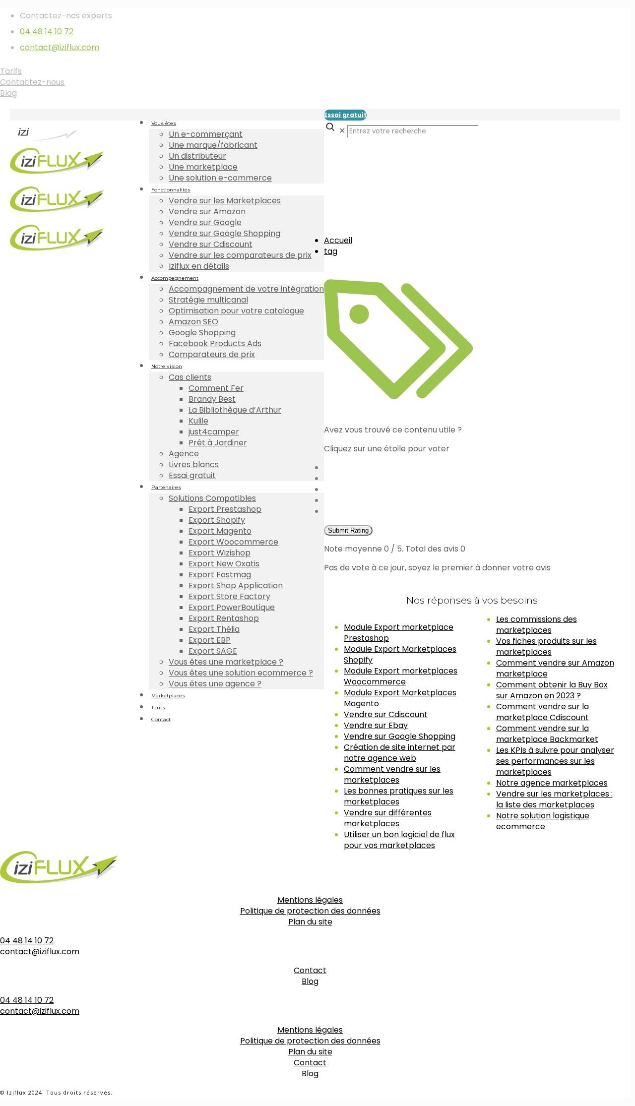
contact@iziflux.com (59, 47)
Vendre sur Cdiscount (386, 714)
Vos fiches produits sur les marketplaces (546, 646)
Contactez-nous (32, 82)
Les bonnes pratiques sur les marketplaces (398, 796)
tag (330, 251)
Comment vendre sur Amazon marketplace (555, 668)
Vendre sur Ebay (376, 725)
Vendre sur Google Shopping (399, 736)
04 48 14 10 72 (46, 31)
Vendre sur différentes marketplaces (388, 818)
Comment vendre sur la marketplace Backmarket (547, 734)
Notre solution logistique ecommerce (542, 821)
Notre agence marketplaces (552, 783)
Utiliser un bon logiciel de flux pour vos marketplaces (399, 840)
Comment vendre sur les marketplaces (392, 774)
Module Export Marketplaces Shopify (400, 654)
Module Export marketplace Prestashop (398, 632)
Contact (310, 970)
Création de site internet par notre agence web (399, 752)
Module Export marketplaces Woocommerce (400, 676)
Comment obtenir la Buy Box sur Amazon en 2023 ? (552, 690)
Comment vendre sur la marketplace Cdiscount (542, 712)
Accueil (338, 240)
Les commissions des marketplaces (536, 625)
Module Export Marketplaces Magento (400, 698)
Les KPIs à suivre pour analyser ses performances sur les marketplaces (555, 761)
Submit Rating (348, 530)
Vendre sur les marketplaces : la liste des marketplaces (554, 799)
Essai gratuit (345, 115)
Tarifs (11, 71)
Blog (8, 93)
